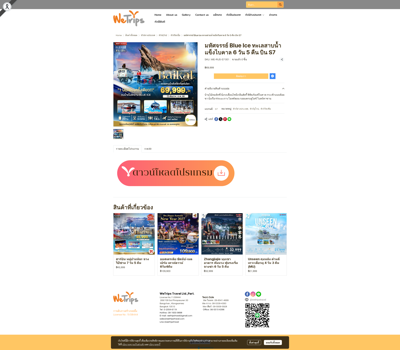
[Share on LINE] (229, 119)
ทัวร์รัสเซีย (175, 35)
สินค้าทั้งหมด (131, 35)
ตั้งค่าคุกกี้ (254, 342)
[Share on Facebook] (216, 119)
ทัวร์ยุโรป (163, 35)
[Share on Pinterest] (225, 119)
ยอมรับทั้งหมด (273, 342)
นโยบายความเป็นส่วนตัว (133, 344)
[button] (264, 4)
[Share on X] (220, 119)
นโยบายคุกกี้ (154, 344)
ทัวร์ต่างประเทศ (148, 35)
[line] (258, 294)
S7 (216, 109)
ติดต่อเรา (241, 75)
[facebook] (247, 294)
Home (119, 35)
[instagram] (252, 294)
